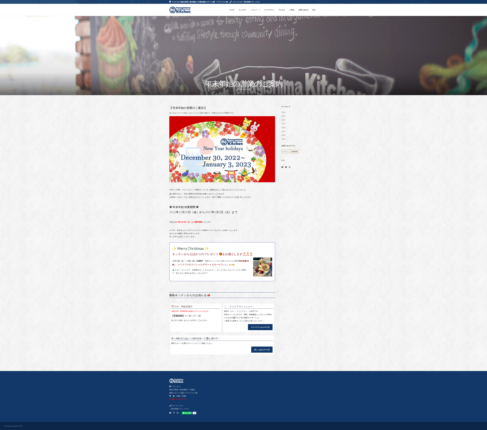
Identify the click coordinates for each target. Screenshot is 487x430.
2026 (283, 112)
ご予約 (291, 10)
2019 (283, 139)
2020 (283, 135)
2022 (283, 127)
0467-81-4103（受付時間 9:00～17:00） (246, 2)
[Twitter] (286, 167)
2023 (283, 124)
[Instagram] (289, 167)
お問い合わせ (303, 10)
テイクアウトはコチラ (259, 327)
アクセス (282, 10)
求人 (314, 10)
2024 (283, 120)
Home (231, 10)
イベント (286, 151)
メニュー (254, 10)
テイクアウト (269, 10)
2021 (283, 131)
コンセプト (243, 10)
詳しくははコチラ (261, 350)
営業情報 (294, 151)
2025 (283, 116)
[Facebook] (282, 167)
